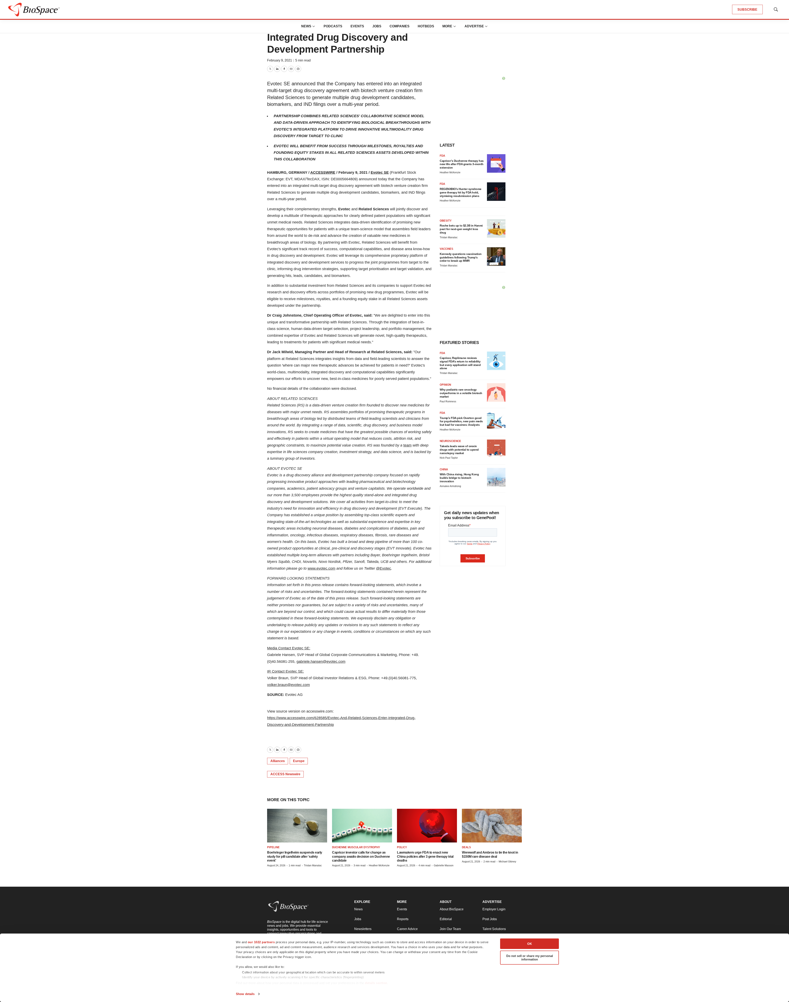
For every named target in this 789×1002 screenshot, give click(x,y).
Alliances (277, 761)
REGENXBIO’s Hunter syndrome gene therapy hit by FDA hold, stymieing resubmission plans (460, 192)
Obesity (446, 220)
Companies (399, 26)
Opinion (445, 384)
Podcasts (333, 26)
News (306, 26)
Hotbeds (426, 26)
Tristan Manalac (449, 237)
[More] (313, 26)
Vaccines (446, 248)
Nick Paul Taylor (449, 457)
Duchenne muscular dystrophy (356, 847)
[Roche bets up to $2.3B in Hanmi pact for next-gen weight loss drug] (496, 228)
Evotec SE (380, 172)
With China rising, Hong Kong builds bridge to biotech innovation (459, 478)
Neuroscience (450, 441)
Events (357, 26)
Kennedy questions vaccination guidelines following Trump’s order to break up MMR (461, 257)
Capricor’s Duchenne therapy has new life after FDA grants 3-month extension (462, 164)
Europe (299, 761)
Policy (402, 847)
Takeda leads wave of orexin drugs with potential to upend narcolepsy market (459, 449)
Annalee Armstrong (450, 486)
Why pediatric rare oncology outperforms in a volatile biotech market (461, 393)
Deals (466, 847)
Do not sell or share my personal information (529, 957)
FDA (442, 155)
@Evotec (383, 568)
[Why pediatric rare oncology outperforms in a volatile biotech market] (496, 392)
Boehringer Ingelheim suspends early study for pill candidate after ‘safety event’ (294, 856)
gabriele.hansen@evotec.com (320, 662)
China (444, 469)
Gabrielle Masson (443, 865)
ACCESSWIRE (322, 172)
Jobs (376, 26)
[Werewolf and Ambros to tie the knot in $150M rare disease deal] (492, 825)
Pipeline (273, 847)
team (407, 445)
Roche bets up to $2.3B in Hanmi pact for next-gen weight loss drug (461, 229)
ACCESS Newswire (285, 774)
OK (529, 943)
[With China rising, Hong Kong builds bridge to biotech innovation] (496, 477)
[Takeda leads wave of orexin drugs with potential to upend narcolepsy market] (496, 449)
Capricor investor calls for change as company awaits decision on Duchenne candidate (361, 856)
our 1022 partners (261, 942)
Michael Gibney (507, 861)
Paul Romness (448, 401)
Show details (245, 994)
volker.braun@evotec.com (288, 685)
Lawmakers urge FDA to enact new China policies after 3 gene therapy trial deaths (425, 856)
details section (376, 983)
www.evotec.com (321, 568)
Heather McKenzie (450, 172)
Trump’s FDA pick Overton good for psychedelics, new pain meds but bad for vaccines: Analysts (461, 421)
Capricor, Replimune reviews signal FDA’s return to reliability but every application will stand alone (460, 363)
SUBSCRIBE (747, 9)
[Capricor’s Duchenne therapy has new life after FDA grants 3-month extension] (496, 163)
